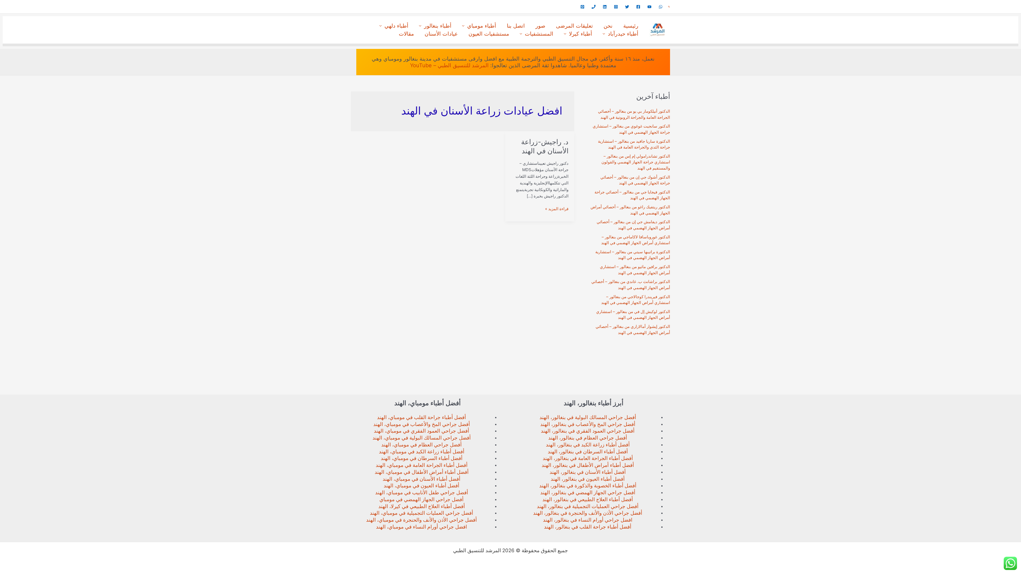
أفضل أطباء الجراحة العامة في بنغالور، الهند (588, 458)
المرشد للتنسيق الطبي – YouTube (449, 65)
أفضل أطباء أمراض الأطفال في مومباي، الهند (421, 472)
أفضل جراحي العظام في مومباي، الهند (421, 445)
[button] (669, 7)
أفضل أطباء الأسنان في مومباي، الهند (421, 479)
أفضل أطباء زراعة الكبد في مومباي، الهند (421, 452)
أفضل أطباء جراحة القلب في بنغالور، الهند (587, 527)
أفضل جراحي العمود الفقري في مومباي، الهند (421, 431)
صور (540, 26)
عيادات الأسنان (441, 34)
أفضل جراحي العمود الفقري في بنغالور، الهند (587, 431)
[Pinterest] (582, 7)
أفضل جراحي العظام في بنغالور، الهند (587, 438)
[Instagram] (616, 7)
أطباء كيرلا (580, 34)
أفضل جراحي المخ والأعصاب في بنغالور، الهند (587, 424)
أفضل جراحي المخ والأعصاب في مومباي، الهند (421, 424)
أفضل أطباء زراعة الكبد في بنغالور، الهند (588, 445)
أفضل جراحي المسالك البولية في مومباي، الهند (422, 438)
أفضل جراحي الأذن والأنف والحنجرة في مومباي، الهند (421, 520)
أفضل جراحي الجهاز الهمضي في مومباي (421, 499)
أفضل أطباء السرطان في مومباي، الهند (421, 458)
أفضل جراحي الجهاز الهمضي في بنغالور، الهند (587, 492)
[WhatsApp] (661, 7)
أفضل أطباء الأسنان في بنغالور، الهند (588, 472)
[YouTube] (649, 7)
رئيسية (630, 26)
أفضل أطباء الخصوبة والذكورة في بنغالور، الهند (587, 486)
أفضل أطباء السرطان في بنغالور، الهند (588, 452)
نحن (608, 26)
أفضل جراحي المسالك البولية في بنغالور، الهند (587, 417)
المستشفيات (539, 34)
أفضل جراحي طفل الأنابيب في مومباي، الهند (421, 492)
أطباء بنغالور (437, 26)
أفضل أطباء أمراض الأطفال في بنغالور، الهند (588, 465)
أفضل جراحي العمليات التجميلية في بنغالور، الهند (587, 506)
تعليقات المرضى (574, 26)
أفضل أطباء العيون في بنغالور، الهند (588, 479)
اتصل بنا (516, 26)
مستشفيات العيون (488, 34)
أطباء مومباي (481, 26)
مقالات (406, 34)
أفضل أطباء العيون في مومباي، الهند (421, 486)
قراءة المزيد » (556, 209)
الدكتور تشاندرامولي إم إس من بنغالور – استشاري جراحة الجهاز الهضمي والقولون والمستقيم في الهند (635, 162)
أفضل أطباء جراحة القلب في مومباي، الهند (421, 417)
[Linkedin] (605, 7)
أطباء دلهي (396, 26)
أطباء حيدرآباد (623, 34)
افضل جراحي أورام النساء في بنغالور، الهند (587, 520)
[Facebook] (638, 7)
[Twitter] (627, 7)
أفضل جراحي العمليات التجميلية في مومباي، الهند (421, 513)
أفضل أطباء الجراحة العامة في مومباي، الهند (421, 465)
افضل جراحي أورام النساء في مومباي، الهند (421, 527)
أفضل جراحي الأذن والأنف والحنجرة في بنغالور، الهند (587, 513)
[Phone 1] (594, 7)
